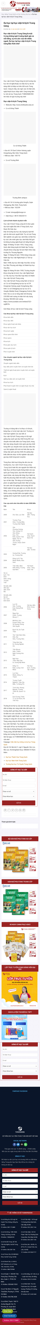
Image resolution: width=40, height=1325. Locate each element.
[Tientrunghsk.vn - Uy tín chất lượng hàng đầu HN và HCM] (20, 3)
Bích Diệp (22, 29)
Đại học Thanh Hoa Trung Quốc (16, 757)
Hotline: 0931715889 (11, 1320)
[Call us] (25, 1144)
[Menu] (3, 3)
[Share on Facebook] (9, 810)
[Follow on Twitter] (18, 1144)
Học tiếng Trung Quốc (9, 14)
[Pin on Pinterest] (20, 810)
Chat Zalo (7, 1311)
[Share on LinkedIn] (24, 810)
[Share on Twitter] (12, 810)
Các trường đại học (24, 14)
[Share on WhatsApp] (5, 810)
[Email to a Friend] (16, 810)
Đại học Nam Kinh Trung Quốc (16, 761)
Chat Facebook (9, 1316)
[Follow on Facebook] (14, 1144)
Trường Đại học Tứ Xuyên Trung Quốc (19, 764)
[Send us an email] (22, 1144)
